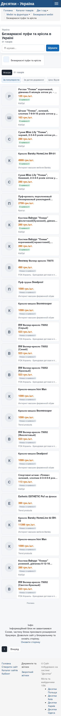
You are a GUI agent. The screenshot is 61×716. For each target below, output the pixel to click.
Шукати (52, 48)
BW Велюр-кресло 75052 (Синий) (33, 348)
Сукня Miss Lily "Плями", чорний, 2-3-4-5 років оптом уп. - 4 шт (37, 134)
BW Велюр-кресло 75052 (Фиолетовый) (33, 434)
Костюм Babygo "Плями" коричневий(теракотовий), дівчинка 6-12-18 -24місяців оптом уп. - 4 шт (34, 241)
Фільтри (7, 72)
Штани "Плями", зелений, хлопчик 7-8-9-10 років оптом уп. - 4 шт (37, 112)
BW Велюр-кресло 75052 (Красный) (33, 369)
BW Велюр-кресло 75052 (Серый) (33, 326)
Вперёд (15, 649)
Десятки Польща (52, 690)
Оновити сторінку (30, 642)
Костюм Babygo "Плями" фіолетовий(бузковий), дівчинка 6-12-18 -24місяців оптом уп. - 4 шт (37, 219)
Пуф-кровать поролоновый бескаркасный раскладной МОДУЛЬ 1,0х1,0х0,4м (35, 198)
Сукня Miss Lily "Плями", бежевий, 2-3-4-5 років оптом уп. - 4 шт (37, 176)
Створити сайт (10, 666)
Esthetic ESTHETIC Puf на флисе (37, 496)
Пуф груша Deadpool (30, 282)
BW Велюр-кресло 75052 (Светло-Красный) (33, 584)
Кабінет (6, 673)
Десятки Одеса (52, 710)
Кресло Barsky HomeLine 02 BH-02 (37, 519)
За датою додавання (34, 79)
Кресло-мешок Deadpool (33, 453)
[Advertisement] (30, 613)
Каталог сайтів (10, 670)
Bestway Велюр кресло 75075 (36, 260)
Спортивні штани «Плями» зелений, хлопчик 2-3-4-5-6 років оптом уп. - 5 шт (37, 476)
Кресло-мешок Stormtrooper (35, 303)
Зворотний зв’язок (27, 673)
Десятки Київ (52, 697)
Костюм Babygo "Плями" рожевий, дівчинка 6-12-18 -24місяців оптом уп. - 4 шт (34, 562)
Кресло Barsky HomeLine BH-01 (37, 153)
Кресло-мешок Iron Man (32, 389)
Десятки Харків (52, 704)
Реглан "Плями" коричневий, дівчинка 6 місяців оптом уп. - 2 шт (37, 91)
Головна (6, 663)
